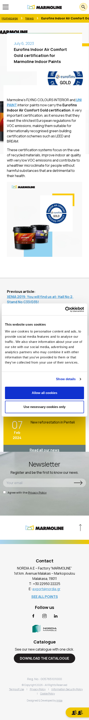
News (29, 18)
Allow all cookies (44, 393)
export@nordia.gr (46, 589)
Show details (66, 379)
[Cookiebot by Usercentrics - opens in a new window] (65, 309)
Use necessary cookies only (44, 407)
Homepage (10, 18)
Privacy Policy (37, 492)
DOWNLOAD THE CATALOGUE (44, 658)
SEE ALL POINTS (44, 596)
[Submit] (78, 482)
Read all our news (44, 450)
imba (59, 700)
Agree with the (27, 492)
